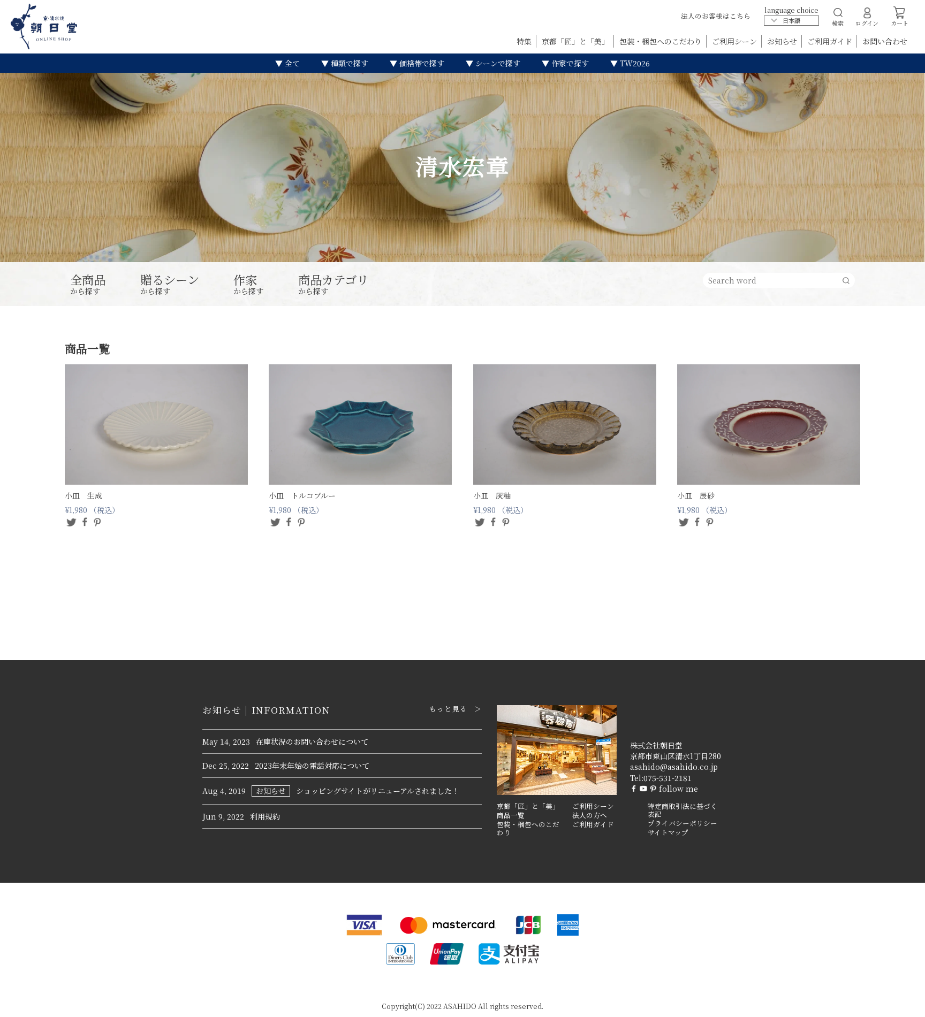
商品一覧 (511, 815)
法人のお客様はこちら (715, 16)
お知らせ (783, 41)
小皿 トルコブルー (302, 495)
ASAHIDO (459, 1006)
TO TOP (900, 1002)
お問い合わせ (884, 41)
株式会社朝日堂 (656, 745)
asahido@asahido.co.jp (674, 766)
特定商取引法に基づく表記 (682, 810)
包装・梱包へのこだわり (661, 41)
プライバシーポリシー (682, 823)
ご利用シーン (735, 41)
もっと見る (448, 709)
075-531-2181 (667, 778)
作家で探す (569, 63)
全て (291, 63)
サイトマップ (668, 832)
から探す (87, 284)
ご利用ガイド (830, 41)
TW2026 (634, 63)
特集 (525, 41)
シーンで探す (496, 63)
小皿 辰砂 (696, 495)
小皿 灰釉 (492, 495)
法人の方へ (589, 815)
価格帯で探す (420, 63)
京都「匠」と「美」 (576, 41)
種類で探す (348, 63)
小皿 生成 (83, 495)
